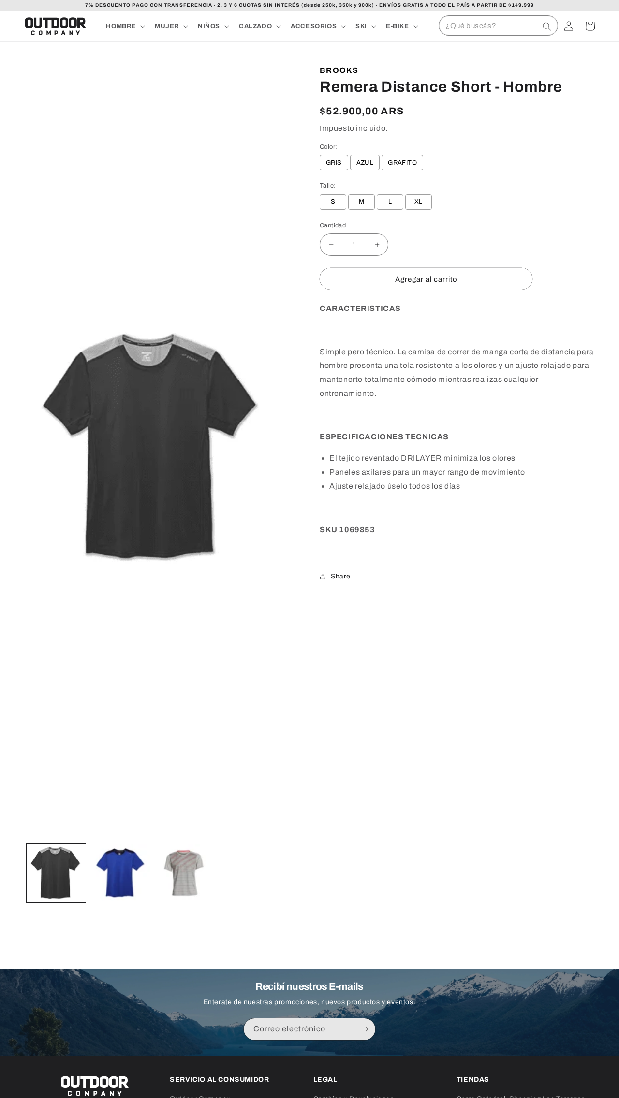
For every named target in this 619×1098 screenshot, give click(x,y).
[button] (124, 26)
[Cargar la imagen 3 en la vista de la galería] (184, 873)
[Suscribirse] (364, 1029)
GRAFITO (402, 162)
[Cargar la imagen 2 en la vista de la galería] (119, 873)
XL (418, 201)
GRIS (334, 162)
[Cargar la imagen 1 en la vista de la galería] (56, 873)
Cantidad (333, 225)
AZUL (365, 162)
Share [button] (341, 576)
